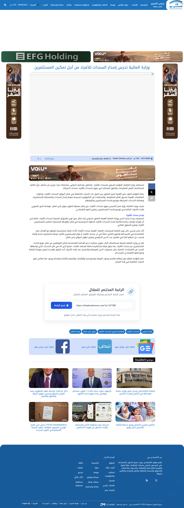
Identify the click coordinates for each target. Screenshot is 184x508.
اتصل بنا (46, 503)
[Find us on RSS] (147, 480)
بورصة (112, 5)
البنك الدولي (147, 331)
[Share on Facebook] (151, 186)
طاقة (80, 463)
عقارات (69, 5)
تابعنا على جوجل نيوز (125, 347)
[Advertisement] (92, 28)
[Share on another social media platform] (151, 198)
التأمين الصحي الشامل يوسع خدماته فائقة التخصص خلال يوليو (135, 426)
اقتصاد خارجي (109, 485)
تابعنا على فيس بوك (44, 347)
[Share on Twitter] (151, 192)
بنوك (97, 467)
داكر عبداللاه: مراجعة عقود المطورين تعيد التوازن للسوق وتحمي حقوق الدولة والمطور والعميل (48, 393)
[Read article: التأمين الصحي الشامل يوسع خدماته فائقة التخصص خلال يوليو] (135, 412)
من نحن (84, 503)
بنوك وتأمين (123, 5)
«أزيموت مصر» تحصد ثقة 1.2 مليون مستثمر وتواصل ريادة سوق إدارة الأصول (91, 392)
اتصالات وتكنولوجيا (100, 5)
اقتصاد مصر (104, 158)
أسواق (112, 463)
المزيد (45, 5)
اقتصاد (135, 5)
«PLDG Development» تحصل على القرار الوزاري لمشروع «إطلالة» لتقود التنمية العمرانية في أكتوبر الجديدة (48, 427)
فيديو (80, 472)
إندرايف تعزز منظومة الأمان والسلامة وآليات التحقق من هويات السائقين (92, 426)
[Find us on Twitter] (156, 480)
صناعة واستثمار (57, 5)
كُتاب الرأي (78, 477)
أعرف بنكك (110, 467)
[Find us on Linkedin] (151, 480)
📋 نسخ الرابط (61, 305)
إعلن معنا (63, 503)
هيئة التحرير (73, 503)
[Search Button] (5, 5)
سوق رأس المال (89, 331)
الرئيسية (143, 5)
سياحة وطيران (93, 477)
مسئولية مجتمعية (81, 5)
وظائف (54, 503)
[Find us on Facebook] (161, 480)
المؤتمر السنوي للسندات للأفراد (111, 331)
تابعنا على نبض (88, 347)
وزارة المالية (75, 331)
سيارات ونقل (93, 482)
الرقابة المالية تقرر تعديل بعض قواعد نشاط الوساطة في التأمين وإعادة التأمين (135, 392)
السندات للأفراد (133, 331)
